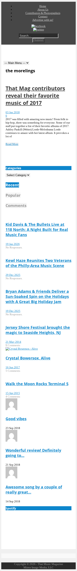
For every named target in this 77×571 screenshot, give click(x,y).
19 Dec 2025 (13, 311)
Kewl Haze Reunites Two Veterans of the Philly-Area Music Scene (38, 263)
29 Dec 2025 (13, 274)
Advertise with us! (42, 19)
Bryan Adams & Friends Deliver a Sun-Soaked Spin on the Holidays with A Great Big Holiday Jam (37, 296)
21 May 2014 (13, 341)
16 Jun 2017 (13, 367)
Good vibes (16, 418)
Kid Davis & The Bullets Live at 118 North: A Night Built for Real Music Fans (37, 229)
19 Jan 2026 (13, 244)
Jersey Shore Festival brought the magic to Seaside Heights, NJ (38, 330)
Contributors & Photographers (42, 13)
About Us (42, 9)
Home (42, 6)
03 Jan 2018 (13, 112)
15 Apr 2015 (13, 393)
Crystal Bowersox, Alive (28, 358)
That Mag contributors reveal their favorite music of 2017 (35, 95)
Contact (42, 16)
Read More (12, 144)
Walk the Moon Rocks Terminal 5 (37, 383)
